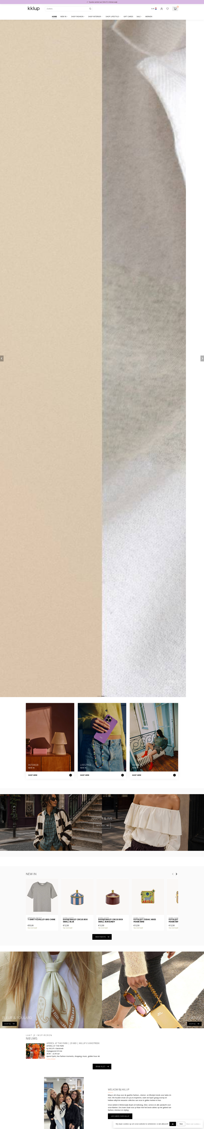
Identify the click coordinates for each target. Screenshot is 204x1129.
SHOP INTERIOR (94, 16)
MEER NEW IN (100, 937)
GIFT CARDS (128, 16)
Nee (181, 1124)
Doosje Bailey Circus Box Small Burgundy (110, 921)
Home (54, 16)
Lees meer (51, 1059)
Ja (173, 1124)
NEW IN (63, 16)
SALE (138, 16)
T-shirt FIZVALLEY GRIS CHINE (41, 920)
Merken (148, 16)
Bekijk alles (100, 1066)
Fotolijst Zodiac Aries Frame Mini (145, 921)
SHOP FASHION (77, 16)
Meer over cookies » (193, 1124)
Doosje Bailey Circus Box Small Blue (75, 921)
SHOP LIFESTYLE (112, 16)
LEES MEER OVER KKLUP (120, 1116)
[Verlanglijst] (167, 8)
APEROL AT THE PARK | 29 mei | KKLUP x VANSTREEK (73, 1043)
